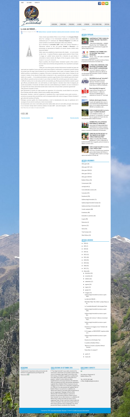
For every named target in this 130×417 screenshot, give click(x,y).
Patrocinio (84, 222)
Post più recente (25, 118)
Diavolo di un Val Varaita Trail (92, 340)
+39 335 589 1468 (87, 379)
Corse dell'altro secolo (88, 190)
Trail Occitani (85, 232)
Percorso (71, 24)
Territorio (63, 24)
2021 (85, 257)
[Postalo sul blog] (23, 113)
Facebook (54, 31)
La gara (79, 24)
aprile (87, 354)
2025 (85, 246)
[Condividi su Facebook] (27, 113)
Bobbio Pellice (42, 31)
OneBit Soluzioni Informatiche (81, 410)
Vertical (107, 24)
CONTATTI (37, 2)
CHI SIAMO (29, 2)
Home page (50, 118)
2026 (85, 243)
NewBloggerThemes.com (84, 415)
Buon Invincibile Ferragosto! (97, 88)
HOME (22, 2)
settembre (88, 281)
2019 (85, 263)
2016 (85, 271)
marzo (87, 357)
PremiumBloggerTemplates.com (71, 415)
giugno (87, 290)
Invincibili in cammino (87, 216)
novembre (88, 276)
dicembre (87, 273)
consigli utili (85, 186)
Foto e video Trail (97, 24)
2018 (85, 266)
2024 (85, 249)
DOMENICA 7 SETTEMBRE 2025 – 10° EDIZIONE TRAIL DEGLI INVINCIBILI (98, 53)
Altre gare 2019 (86, 173)
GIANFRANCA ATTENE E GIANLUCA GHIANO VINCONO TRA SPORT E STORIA (98, 40)
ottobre (87, 279)
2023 (85, 252)
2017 (85, 268)
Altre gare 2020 (86, 177)
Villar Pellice (85, 235)
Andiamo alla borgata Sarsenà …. (98, 100)
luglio (87, 287)
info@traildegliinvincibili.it (92, 381)
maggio (87, 293)
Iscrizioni (54, 24)
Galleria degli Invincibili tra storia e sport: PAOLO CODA (98, 147)
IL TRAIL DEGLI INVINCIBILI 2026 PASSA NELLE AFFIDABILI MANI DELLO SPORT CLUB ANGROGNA (98, 66)
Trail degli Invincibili (56, 410)
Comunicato (85, 183)
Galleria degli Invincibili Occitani (90, 203)
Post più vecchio (74, 118)
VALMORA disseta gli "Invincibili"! (98, 78)
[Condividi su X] (25, 113)
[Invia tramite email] (22, 113)
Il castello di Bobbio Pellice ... (93, 343)
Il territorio (72, 31)
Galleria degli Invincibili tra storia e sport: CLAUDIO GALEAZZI (98, 111)
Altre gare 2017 (86, 167)
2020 (85, 260)
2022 (85, 254)
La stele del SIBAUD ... (28, 29)
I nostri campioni (86, 209)
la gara (83, 219)
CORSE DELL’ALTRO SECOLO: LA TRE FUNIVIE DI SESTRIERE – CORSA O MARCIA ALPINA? (98, 135)
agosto (87, 284)
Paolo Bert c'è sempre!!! (91, 350)
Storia (77, 31)
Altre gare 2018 (86, 170)
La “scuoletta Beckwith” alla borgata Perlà (96, 306)
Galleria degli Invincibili (63, 31)
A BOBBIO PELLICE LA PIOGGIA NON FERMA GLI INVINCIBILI (98, 122)
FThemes (47, 415)
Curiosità (49, 31)
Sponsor (86, 24)
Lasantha (61, 415)
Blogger (64, 410)
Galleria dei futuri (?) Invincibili (90, 206)
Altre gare (84, 164)
